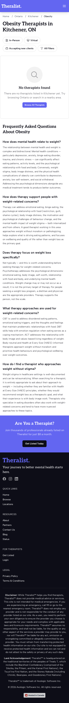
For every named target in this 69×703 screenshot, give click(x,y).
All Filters (49, 48)
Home (6, 16)
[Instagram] (10, 478)
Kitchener (33, 16)
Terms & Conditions (13, 580)
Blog (5, 534)
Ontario (19, 16)
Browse (7, 499)
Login (6, 560)
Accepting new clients (21, 48)
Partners (7, 525)
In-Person (14, 40)
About (6, 520)
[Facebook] (4, 478)
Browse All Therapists (35, 105)
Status (6, 539)
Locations (8, 504)
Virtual (34, 40)
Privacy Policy (10, 576)
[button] (64, 6)
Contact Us (9, 529)
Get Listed (8, 555)
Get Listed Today (34, 443)
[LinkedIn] (16, 478)
